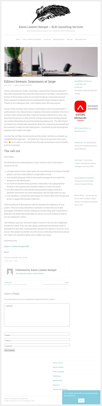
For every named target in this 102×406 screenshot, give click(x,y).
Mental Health (58, 367)
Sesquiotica (79, 142)
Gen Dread (78, 160)
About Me (47, 39)
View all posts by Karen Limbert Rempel (29, 273)
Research (56, 385)
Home (18, 39)
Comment (9, 307)
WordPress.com (28, 401)
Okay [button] (81, 400)
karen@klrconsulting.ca (83, 81)
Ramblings (57, 376)
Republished (57, 380)
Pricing (70, 39)
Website (8, 346)
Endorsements (59, 39)
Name (8, 335)
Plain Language (58, 371)
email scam (8, 261)
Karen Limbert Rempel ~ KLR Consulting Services (51, 27)
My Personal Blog (81, 128)
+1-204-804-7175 (80, 84)
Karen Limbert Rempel (23, 85)
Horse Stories (58, 363)
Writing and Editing (19, 257)
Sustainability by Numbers (84, 178)
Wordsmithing (80, 39)
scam (15, 261)
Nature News (79, 195)
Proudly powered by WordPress (16, 398)
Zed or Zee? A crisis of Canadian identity (15, 283)
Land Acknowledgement (31, 39)
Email (8, 340)
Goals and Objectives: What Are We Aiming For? (56, 283)
